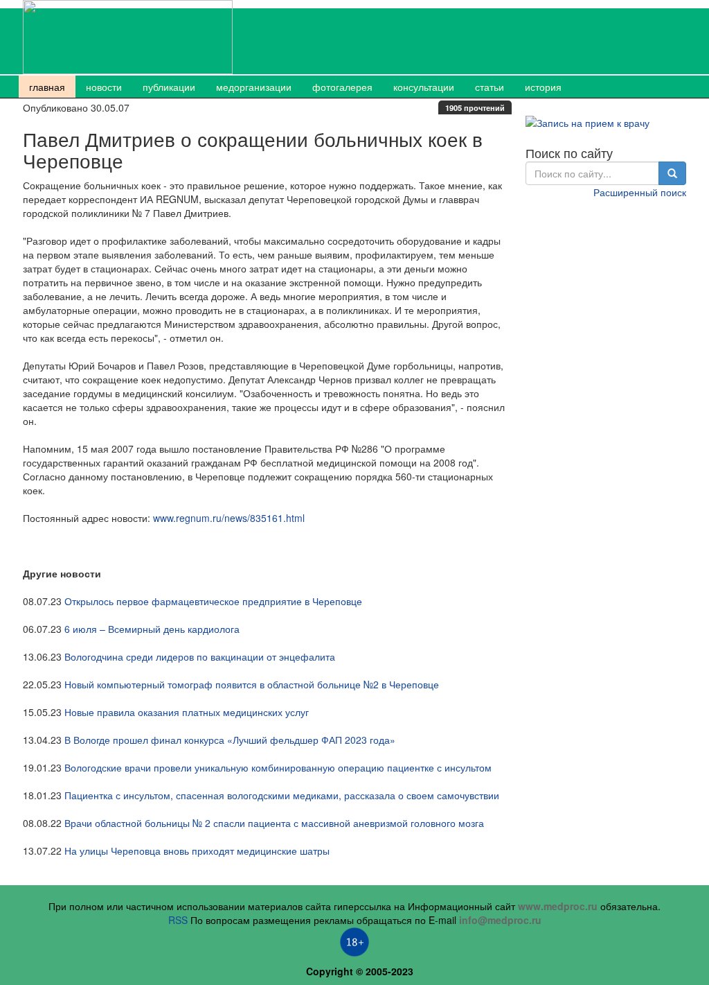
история (543, 87)
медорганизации (253, 87)
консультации (423, 87)
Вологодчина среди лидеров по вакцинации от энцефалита (199, 656)
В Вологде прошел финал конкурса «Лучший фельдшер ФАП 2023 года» (229, 740)
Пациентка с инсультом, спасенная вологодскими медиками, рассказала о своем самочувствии (281, 795)
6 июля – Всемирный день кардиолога (152, 629)
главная (47, 87)
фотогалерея (342, 87)
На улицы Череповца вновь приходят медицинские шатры (197, 850)
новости (104, 87)
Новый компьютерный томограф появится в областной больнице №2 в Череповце (251, 684)
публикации (169, 87)
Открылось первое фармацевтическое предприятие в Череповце (213, 601)
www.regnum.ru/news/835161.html (229, 518)
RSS (178, 920)
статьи (489, 87)
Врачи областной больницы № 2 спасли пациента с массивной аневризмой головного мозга (274, 823)
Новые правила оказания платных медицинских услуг (186, 712)
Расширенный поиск (639, 192)
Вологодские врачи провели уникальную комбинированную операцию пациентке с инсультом (278, 767)
